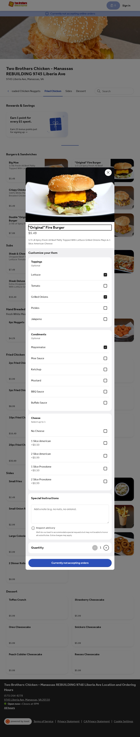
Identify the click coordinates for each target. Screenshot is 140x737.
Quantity (37, 547)
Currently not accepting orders (70, 562)
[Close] (108, 172)
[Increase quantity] (106, 547)
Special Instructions (45, 498)
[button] (70, 194)
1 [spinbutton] (100, 547)
